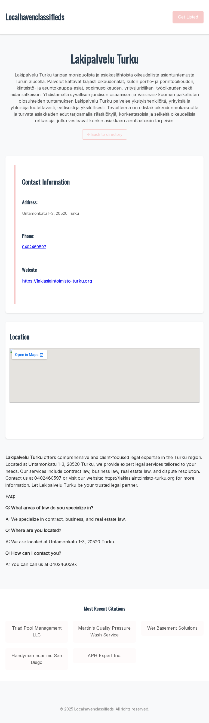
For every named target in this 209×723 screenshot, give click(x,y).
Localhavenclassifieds (34, 16)
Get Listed (188, 17)
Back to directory (104, 134)
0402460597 (34, 246)
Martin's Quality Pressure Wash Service (104, 631)
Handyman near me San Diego (36, 659)
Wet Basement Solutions (172, 628)
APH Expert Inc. (104, 655)
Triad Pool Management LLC (37, 631)
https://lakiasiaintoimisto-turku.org (57, 281)
